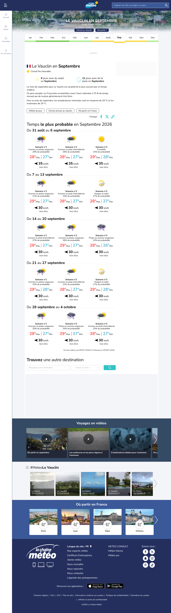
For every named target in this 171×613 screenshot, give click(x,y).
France (34, 12)
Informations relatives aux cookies (89, 595)
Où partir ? (102, 30)
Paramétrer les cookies (139, 595)
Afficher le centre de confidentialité (92, 600)
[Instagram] (152, 558)
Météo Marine (115, 550)
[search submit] (166, 5)
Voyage (28, 12)
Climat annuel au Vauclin (60, 110)
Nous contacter (75, 573)
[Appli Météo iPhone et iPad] (95, 586)
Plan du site (68, 595)
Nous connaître (75, 564)
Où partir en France (87, 110)
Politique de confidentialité (117, 595)
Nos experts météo (77, 550)
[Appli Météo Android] (115, 586)
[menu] (6, 5)
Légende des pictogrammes (82, 577)
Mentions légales (41, 595)
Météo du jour (35, 110)
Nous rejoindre (75, 568)
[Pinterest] (145, 565)
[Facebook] (145, 551)
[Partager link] (112, 116)
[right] (155, 440)
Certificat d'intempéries (79, 555)
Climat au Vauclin (84, 30)
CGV (59, 595)
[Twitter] (152, 551)
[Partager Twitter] (107, 116)
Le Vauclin (41, 12)
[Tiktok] (152, 565)
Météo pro (113, 555)
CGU (52, 595)
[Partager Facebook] (101, 116)
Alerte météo (74, 559)
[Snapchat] (145, 558)
